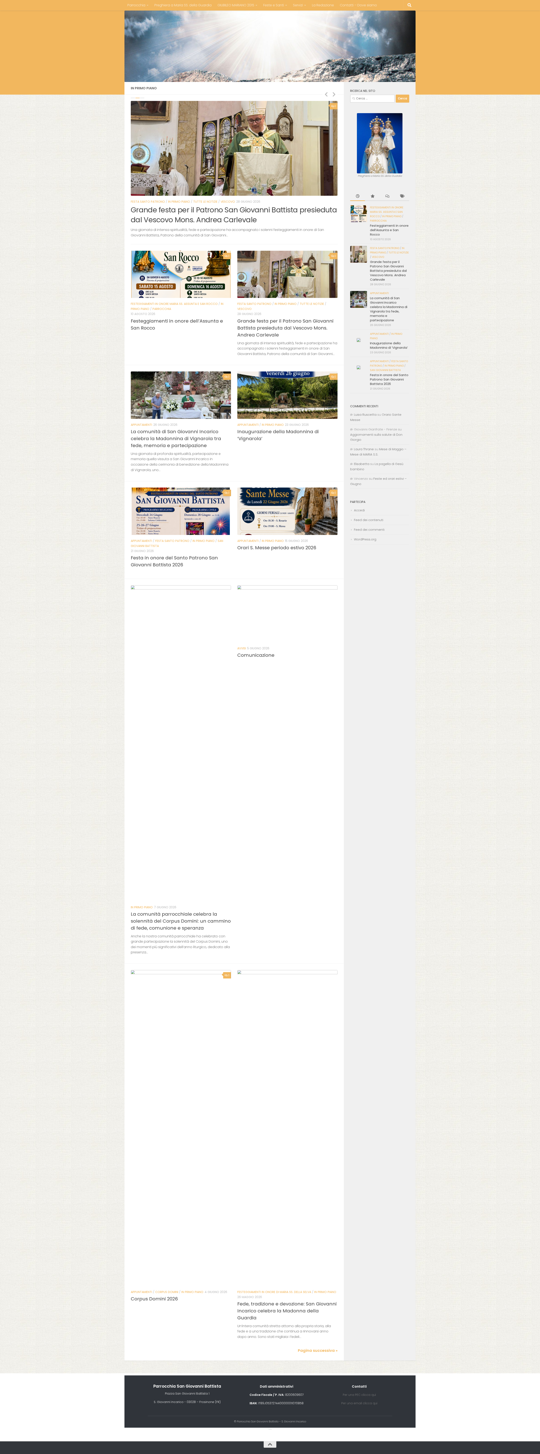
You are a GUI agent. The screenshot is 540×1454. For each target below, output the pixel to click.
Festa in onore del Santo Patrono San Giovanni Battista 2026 (389, 379)
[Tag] (401, 196)
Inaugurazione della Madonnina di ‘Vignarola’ (208, 210)
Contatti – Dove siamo (358, 5)
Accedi (359, 510)
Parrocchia (136, 5)
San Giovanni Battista (385, 370)
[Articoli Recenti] (357, 196)
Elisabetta (361, 464)
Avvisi (241, 627)
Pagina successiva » (318, 1329)
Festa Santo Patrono (254, 283)
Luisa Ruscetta (365, 414)
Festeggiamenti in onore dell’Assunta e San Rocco (389, 230)
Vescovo (244, 288)
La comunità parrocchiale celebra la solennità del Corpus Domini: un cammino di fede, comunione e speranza (181, 900)
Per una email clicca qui (359, 1382)
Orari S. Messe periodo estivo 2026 (276, 527)
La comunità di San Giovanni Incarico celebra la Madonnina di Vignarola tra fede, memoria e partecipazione (176, 417)
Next (334, 94)
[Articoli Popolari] (372, 196)
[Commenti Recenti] (387, 196)
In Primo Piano (166, 202)
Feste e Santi (273, 5)
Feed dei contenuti (368, 520)
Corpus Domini (166, 1271)
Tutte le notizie (312, 283)
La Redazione (323, 5)
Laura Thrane (364, 449)
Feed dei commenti (369, 529)
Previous (326, 94)
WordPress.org (365, 539)
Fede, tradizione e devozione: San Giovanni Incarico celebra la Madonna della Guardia (287, 1290)
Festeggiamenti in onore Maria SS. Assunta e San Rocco (174, 283)
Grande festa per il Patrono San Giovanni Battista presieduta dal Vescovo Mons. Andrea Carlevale (285, 307)
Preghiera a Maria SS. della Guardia (183, 5)
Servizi (298, 5)
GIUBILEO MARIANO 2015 (235, 5)
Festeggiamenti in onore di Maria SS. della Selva (274, 1271)
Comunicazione (255, 634)
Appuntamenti (141, 202)
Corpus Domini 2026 (154, 1278)
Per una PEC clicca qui (359, 1374)
